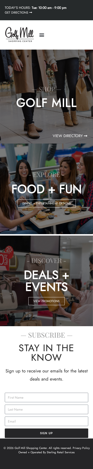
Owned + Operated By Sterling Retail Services (46, 452)
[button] (42, 35)
